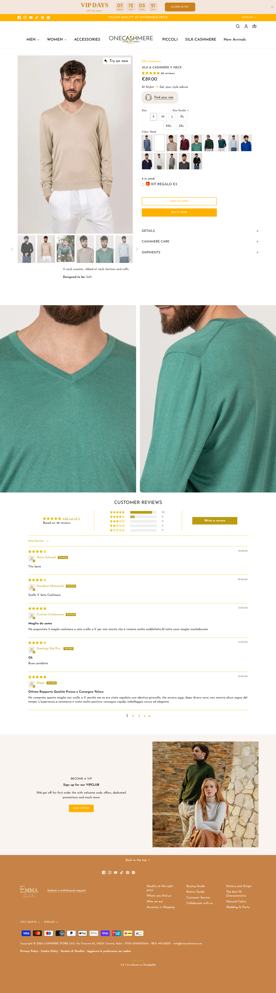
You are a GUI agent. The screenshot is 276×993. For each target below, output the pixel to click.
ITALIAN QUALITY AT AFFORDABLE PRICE (138, 17)
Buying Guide (195, 886)
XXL (169, 126)
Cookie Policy (49, 951)
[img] (37, 551)
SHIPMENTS (151, 252)
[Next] (127, 145)
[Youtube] (30, 18)
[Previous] (23, 145)
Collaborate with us (199, 903)
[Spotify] (48, 18)
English (247, 17)
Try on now (118, 61)
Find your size (163, 97)
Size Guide (180, 110)
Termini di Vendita (72, 951)
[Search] (238, 26)
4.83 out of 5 (71, 518)
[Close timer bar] (272, 7)
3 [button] (139, 716)
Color (145, 132)
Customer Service (198, 897)
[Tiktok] (36, 18)
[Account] (246, 26)
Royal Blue (246, 143)
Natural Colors (236, 901)
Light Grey (159, 161)
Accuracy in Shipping (161, 907)
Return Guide (195, 891)
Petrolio (221, 143)
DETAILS (148, 231)
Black (196, 161)
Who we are (155, 901)
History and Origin (239, 886)
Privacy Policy (29, 951)
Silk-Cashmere (151, 61)
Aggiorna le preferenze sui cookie (109, 951)
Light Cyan (233, 143)
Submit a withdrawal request (66, 890)
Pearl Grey (172, 161)
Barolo (184, 143)
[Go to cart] (254, 26)
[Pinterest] (42, 18)
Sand (159, 143)
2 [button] (133, 716)
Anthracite (184, 161)
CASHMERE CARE (155, 241)
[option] (75, 144)
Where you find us (159, 895)
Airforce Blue (147, 143)
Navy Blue (147, 161)
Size (144, 110)
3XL (181, 126)
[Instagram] (25, 18)
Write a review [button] (214, 520)
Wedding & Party (238, 907)
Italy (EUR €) (28, 922)
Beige (172, 143)
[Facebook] (19, 18)
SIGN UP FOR (81, 808)
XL (182, 116)
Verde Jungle (209, 143)
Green (196, 143)
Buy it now (179, 212)
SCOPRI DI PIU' (180, 6)
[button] (151, 73)
